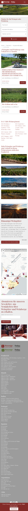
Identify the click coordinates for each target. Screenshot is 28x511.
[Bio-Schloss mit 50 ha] (14, 95)
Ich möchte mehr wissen (10, 242)
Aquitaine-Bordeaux (18, 45)
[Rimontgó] (8, 2)
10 (9, 288)
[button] (0, 9)
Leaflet (13, 294)
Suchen (15, 39)
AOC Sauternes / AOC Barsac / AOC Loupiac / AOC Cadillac (20, 126)
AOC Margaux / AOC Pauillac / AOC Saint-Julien (7, 138)
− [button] (3, 253)
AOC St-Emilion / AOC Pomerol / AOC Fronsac (21, 133)
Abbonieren (6, 321)
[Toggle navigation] (24, 2)
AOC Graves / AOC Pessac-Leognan (6, 133)
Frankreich (8, 45)
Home (2, 45)
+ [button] (3, 251)
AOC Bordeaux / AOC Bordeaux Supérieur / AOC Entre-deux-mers (5, 126)
